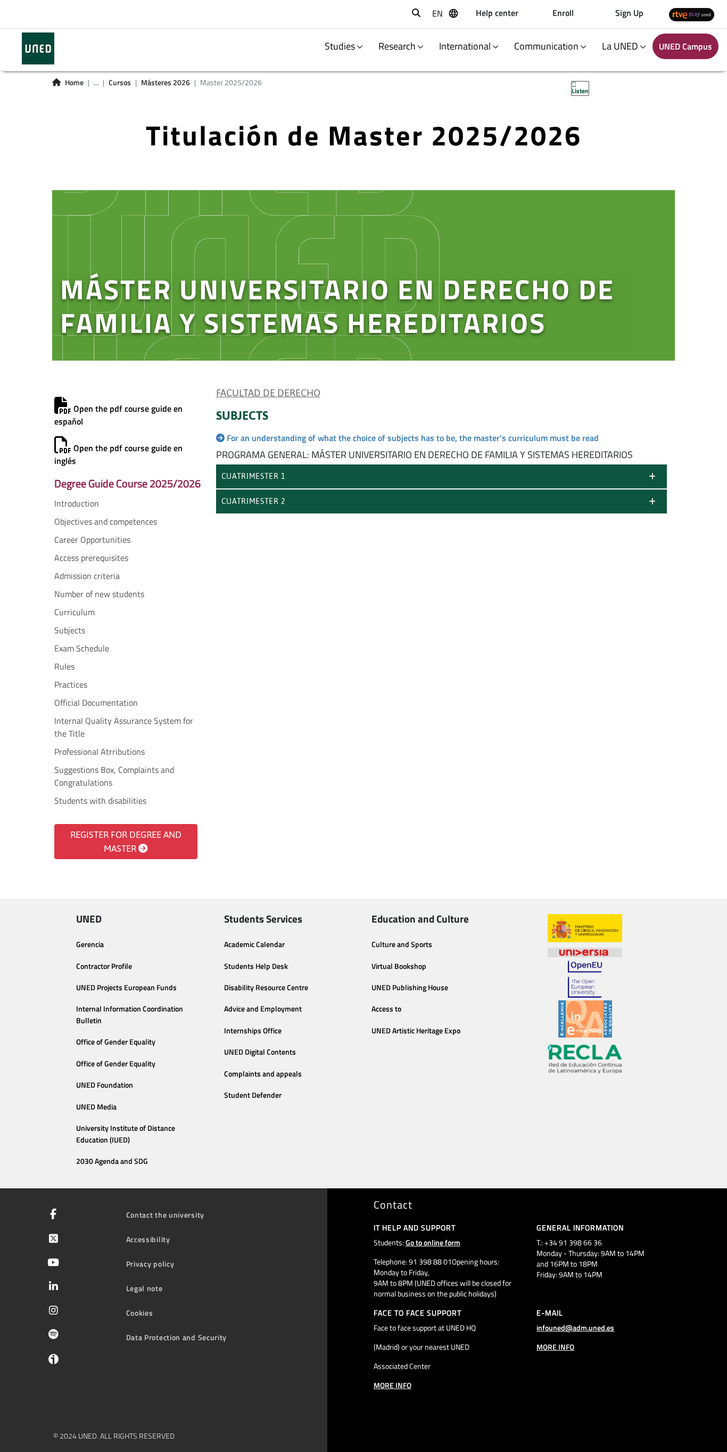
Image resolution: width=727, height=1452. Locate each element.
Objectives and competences (105, 521)
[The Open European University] (585, 979)
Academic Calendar (254, 944)
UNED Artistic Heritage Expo (415, 1031)
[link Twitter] (51, 1239)
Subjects (69, 630)
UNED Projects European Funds (126, 987)
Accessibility (148, 1239)
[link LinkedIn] (51, 1287)
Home (74, 82)
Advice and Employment (263, 1009)
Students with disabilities (100, 800)
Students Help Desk (256, 966)
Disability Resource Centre (266, 987)
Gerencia (90, 944)
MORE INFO (392, 1385)
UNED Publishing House (409, 987)
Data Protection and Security (176, 1337)
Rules (64, 666)
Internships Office (253, 1031)
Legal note (144, 1288)
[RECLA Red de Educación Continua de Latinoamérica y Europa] (585, 1058)
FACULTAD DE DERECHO (268, 393)
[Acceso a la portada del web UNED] (38, 48)
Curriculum (74, 612)
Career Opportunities (92, 539)
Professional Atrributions (99, 751)
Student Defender (253, 1095)
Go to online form (433, 1242)
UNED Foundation (104, 1085)
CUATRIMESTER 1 (253, 476)
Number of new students (99, 594)
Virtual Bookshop (398, 966)
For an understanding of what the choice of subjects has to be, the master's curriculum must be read (413, 437)
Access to (386, 1009)
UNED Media (96, 1107)
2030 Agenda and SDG (112, 1161)
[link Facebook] (51, 1215)
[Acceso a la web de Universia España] (585, 951)
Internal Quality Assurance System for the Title (123, 727)
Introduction (76, 503)
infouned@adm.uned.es (575, 1327)
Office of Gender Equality (115, 1042)
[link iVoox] (51, 1361)
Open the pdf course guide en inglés (118, 454)
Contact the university (165, 1214)
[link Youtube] (51, 1263)
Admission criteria (87, 575)
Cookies (139, 1312)
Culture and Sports (401, 944)
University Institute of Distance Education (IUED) (125, 1134)
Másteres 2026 (165, 82)
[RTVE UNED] (691, 14)
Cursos (120, 82)
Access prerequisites (91, 557)
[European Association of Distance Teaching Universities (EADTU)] (585, 1019)
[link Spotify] (51, 1335)
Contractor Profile (104, 966)
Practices (70, 684)
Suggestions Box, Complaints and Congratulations (114, 776)
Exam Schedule (81, 648)
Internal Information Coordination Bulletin (129, 1014)
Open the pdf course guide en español (118, 415)
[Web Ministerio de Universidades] (585, 928)
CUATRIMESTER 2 (253, 501)
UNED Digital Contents (260, 1052)
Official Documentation (96, 702)
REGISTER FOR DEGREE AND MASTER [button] (125, 841)
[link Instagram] (51, 1311)
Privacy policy (150, 1263)
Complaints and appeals (263, 1074)
